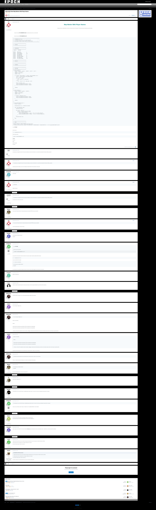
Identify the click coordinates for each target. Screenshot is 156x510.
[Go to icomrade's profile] (127, 493)
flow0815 (8, 389)
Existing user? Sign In (148, 1)
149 (8, 279)
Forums (13, 4)
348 (9, 341)
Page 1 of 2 (13, 463)
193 (8, 434)
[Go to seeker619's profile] (9, 198)
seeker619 (9, 195)
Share (129, 15)
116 (8, 202)
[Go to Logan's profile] (9, 153)
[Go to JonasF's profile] (9, 442)
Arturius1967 (130, 489)
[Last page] (10, 18)
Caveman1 (9, 272)
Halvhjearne (8, 243)
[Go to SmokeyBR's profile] (9, 430)
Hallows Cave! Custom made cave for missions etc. (12, 496)
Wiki (16, 4)
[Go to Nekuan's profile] (9, 419)
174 (8, 157)
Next (8, 463)
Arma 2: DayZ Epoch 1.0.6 (11, 493)
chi (8, 377)
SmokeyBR (9, 427)
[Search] (150, 4)
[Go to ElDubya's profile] (9, 212)
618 (8, 396)
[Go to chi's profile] (9, 380)
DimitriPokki (8, 171)
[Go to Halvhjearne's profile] (9, 247)
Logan (8, 150)
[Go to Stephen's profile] (127, 482)
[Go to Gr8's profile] (6, 15)
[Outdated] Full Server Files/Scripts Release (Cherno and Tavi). (16, 481)
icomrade (130, 493)
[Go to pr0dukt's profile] (9, 307)
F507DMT (8, 233)
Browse (19, 4)
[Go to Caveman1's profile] (9, 275)
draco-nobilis (130, 485)
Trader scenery (7, 485)
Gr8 (8, 160)
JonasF (8, 439)
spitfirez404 (130, 496)
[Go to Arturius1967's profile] (127, 490)
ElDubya (8, 209)
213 (8, 384)
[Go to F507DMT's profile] (9, 236)
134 (8, 240)
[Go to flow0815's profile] (9, 392)
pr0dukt (8, 334)
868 (9, 457)
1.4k (9, 216)
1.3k (9, 167)
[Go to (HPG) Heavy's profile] (9, 296)
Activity (23, 4)
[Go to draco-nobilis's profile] (127, 486)
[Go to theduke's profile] (9, 453)
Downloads (9, 4)
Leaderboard (26, 4)
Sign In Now (71, 472)
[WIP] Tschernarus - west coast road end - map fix (12, 489)
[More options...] (136, 22)
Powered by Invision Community (78, 508)
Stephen (130, 481)
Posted (16, 150)
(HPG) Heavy (8, 293)
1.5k (9, 253)
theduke (8, 450)
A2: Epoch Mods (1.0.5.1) (16, 15)
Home (6, 4)
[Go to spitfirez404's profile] (127, 497)
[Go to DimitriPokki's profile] (9, 174)
